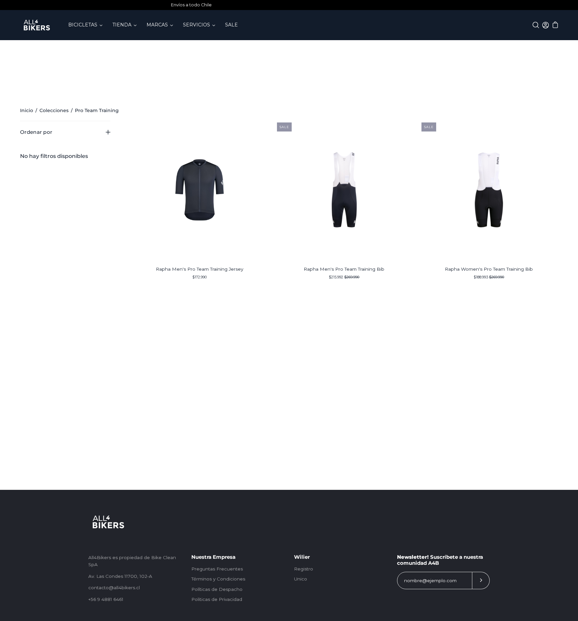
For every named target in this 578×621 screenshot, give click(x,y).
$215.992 (344, 277)
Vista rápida (199, 189)
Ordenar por (36, 132)
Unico (300, 579)
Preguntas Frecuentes (217, 568)
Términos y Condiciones (218, 579)
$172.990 (199, 277)
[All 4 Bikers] (37, 25)
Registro (303, 568)
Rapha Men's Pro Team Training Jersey (199, 269)
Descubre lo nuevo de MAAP (303, 4)
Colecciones (54, 110)
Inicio (26, 110)
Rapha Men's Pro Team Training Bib (344, 269)
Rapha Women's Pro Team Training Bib (489, 269)
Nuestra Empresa (213, 557)
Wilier (302, 557)
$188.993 (489, 277)
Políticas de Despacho (217, 589)
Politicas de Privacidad (216, 599)
